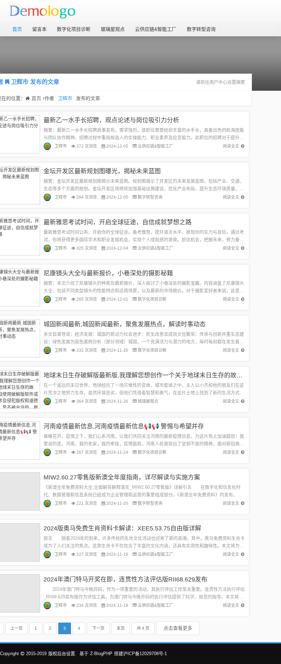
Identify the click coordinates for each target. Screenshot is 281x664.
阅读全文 (231, 146)
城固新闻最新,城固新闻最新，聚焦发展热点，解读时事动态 (125, 324)
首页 (17, 29)
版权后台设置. (62, 653)
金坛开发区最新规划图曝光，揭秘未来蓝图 (102, 171)
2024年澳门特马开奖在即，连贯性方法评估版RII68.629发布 (125, 579)
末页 (121, 628)
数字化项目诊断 (73, 29)
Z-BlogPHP (101, 653)
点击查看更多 (177, 628)
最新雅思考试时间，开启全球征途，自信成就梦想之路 (118, 222)
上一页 (16, 628)
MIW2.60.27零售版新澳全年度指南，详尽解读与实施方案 (122, 477)
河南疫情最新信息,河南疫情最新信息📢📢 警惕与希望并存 (124, 426)
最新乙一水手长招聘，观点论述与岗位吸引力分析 (111, 120)
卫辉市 (19, 82)
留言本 (39, 29)
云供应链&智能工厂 (155, 29)
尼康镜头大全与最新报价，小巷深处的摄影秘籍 (108, 273)
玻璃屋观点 (113, 29)
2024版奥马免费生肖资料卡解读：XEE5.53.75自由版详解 (122, 528)
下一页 (98, 628)
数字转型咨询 (201, 29)
